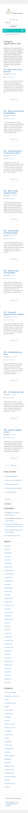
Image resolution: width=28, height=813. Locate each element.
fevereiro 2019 (9, 598)
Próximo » (14, 465)
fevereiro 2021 (9, 567)
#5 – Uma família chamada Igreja (11, 232)
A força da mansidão (10, 692)
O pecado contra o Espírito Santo (13, 480)
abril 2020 (7, 584)
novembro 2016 (9, 640)
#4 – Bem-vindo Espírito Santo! (11, 192)
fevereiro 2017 (9, 637)
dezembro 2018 (9, 605)
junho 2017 (8, 626)
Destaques (8, 717)
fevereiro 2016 (9, 661)
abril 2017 (7, 629)
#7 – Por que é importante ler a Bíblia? (14, 313)
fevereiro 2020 (9, 588)
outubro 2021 (8, 563)
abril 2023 (7, 549)
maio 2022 (8, 556)
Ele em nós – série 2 (10, 727)
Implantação (8, 741)
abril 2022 (7, 560)
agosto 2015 (8, 664)
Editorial (7, 720)
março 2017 (8, 633)
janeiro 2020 (8, 591)
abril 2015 (7, 675)
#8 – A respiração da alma (13, 353)
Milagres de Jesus (9, 766)
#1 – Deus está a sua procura (13, 70)
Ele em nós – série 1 (10, 724)
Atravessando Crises (10, 703)
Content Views (9, 713)
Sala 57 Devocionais (10, 776)
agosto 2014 (8, 679)
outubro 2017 (8, 616)
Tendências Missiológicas (11, 476)
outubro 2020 (8, 577)
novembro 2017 (9, 612)
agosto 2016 (8, 650)
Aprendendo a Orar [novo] (12, 696)
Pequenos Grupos (9, 769)
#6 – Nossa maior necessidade (11, 272)
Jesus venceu (8, 745)
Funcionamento (9, 734)
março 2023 (8, 553)
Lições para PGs (9, 748)
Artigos (7, 699)
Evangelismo (8, 731)
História (7, 738)
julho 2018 (7, 609)
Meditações (8, 759)
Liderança (7, 752)
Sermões (7, 780)
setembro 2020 (9, 581)
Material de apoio (9, 755)
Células (7, 706)
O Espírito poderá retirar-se (12, 484)
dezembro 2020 (9, 570)
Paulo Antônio (8, 535)
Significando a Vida (14, 34)
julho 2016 (7, 654)
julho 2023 (8, 546)
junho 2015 (8, 668)
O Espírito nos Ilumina (10, 492)
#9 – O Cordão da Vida (14, 392)
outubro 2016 (8, 644)
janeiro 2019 (8, 602)
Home (6, 34)
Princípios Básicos (9, 773)
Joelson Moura (10, 77)
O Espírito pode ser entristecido (13, 488)
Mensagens (8, 762)
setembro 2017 (9, 619)
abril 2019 (7, 595)
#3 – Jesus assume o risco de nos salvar (13, 152)
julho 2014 (7, 682)
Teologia (7, 787)
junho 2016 (8, 658)
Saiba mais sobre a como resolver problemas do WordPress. (12, 803)
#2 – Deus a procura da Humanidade (14, 112)
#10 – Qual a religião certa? (12, 431)
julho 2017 (7, 623)
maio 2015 (8, 672)
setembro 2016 (9, 647)
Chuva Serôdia (9, 710)
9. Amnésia (17, 535)
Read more (14, 99)
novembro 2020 (9, 574)
